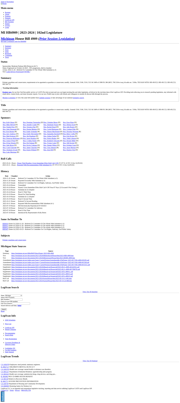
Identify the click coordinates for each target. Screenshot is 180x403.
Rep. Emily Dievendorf (30, 134)
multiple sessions (44, 98)
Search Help (9, 335)
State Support (9, 352)
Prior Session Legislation (56, 38)
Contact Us (4, 390)
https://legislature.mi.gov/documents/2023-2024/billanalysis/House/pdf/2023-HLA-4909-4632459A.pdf (45, 267)
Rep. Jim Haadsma (29, 136)
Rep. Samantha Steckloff (52, 134)
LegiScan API (9, 20)
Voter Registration (11, 339)
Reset (2, 311)
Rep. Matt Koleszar (9, 136)
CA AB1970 (5, 369)
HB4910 (5, 224)
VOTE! (7, 25)
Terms (12, 390)
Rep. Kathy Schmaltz (30, 131)
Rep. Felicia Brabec (50, 138)
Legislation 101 (10, 348)
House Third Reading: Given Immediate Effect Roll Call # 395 (38, 163)
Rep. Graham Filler (69, 129)
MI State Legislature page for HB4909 (13, 41)
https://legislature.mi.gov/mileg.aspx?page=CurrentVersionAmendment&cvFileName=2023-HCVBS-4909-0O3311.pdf (50, 265)
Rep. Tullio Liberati (69, 138)
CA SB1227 (5, 372)
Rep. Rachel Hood (50, 127)
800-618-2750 (26, 390)
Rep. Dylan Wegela (9, 143)
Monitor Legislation (9, 98)
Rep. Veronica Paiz (29, 127)
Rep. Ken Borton (8, 131)
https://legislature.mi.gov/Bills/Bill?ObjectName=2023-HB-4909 (32, 253)
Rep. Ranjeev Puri (69, 150)
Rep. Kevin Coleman (30, 145)
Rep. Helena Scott (69, 125)
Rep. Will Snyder (68, 143)
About (7, 14)
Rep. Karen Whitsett (29, 150)
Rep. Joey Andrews (9, 134)
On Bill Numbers (10, 350)
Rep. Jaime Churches (30, 147)
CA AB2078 (5, 364)
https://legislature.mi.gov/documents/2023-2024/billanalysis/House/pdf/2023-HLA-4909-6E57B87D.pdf (45, 269)
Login (7, 27)
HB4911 (5, 225)
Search (7, 24)
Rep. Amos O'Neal (9, 141)
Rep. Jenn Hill (48, 150)
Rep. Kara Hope (68, 122)
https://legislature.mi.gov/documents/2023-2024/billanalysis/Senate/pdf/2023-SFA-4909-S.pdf (42, 274)
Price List (8, 324)
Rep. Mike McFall (9, 125)
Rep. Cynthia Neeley (30, 141)
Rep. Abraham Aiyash (10, 150)
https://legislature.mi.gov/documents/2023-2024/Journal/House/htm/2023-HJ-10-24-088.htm (41, 281)
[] (19, 305)
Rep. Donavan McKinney (11, 138)
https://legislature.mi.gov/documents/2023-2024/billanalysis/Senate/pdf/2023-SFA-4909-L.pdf (42, 272)
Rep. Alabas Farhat (50, 136)
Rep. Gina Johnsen (50, 147)
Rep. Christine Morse (51, 122)
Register (7, 12)
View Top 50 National (90, 361)
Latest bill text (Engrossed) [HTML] (18, 72)
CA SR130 (4, 379)
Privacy (17, 390)
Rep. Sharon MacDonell (52, 131)
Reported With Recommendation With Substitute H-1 (34, 165)
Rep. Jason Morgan (69, 147)
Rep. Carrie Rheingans (51, 129)
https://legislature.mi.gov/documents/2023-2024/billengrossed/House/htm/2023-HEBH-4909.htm (43, 258)
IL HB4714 (4, 367)
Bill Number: (5, 299)
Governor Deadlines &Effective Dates (12, 343)
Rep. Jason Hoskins (29, 138)
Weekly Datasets (10, 329)
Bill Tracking (9, 22)
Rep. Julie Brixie (8, 145)
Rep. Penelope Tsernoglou (31, 122)
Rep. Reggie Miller (69, 141)
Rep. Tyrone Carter (50, 143)
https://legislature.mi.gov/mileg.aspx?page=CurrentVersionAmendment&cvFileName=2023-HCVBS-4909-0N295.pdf (50, 260)
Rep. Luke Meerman (9, 152)
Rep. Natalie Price (9, 127)
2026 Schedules (10, 320)
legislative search (78, 98)
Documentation (10, 333)
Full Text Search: (6, 303)
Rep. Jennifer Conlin (30, 125)
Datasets (8, 18)
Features (8, 16)
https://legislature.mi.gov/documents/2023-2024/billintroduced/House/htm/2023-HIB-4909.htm (42, 255)
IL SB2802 (4, 376)
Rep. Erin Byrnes (68, 136)
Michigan (7, 38)
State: (3, 295)
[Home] (4, 3)
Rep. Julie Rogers (69, 127)
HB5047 (5, 229)
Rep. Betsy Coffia (69, 134)
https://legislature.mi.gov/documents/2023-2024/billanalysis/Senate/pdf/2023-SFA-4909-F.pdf (42, 276)
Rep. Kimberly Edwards (52, 141)
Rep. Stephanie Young (51, 125)
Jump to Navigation (7, 2)
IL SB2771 (4, 381)
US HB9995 (5, 386)
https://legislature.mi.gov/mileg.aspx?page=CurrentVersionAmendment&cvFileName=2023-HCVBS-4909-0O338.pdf (50, 262)
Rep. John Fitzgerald (9, 129)
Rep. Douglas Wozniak (70, 131)
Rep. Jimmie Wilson (50, 145)
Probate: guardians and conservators (14, 240)
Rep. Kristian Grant (69, 145)
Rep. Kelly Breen (8, 122)
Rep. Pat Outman (28, 143)
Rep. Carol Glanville (9, 147)
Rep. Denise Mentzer (30, 129)
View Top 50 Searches (90, 292)
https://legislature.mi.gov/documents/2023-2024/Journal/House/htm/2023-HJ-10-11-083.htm (41, 278)
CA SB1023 (5, 374)
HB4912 (5, 227)
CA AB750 (4, 384)
